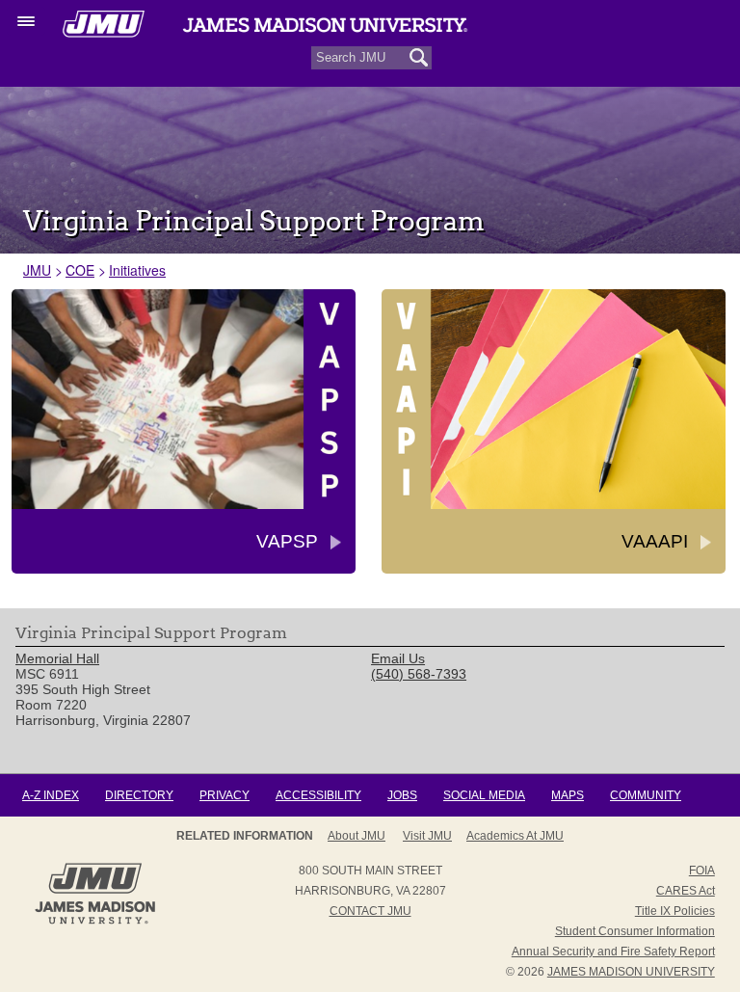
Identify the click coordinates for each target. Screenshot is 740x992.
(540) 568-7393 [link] (418, 674)
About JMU (356, 836)
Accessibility (318, 795)
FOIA (702, 870)
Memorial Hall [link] (57, 658)
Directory (139, 795)
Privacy (224, 795)
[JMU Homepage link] (95, 921)
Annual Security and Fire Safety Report (613, 951)
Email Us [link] (398, 658)
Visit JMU (427, 836)
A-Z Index (50, 795)
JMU (37, 270)
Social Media (484, 795)
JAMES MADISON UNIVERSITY (631, 972)
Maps (567, 795)
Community (645, 795)
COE (80, 270)
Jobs (402, 795)
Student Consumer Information (635, 931)
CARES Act (685, 891)
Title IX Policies (675, 911)
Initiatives (137, 270)
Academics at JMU (515, 836)
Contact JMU (370, 911)
